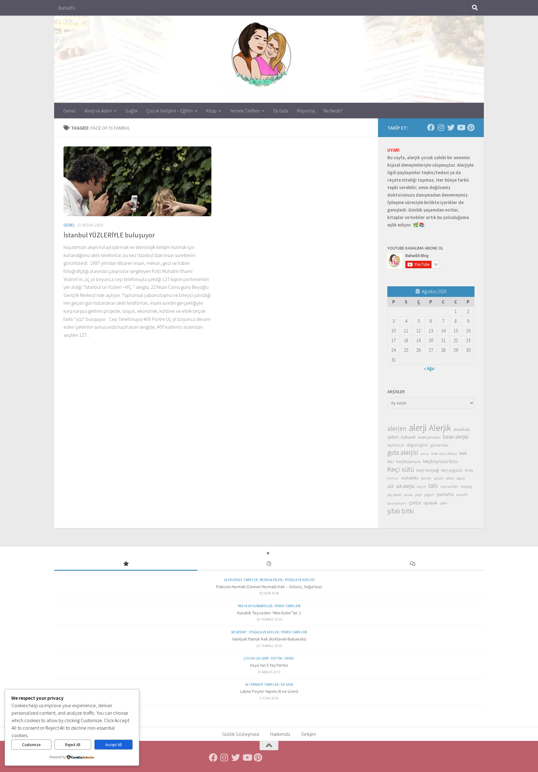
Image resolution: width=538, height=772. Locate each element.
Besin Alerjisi (271, 580)
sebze (450, 478)
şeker (443, 503)
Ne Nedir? (333, 110)
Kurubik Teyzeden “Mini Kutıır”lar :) (269, 613)
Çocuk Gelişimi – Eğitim (169, 110)
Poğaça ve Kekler (299, 580)
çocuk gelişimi (396, 503)
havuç (425, 454)
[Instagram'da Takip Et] (441, 127)
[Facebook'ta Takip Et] (431, 127)
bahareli (408, 437)
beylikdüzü (395, 445)
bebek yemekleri (429, 437)
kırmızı (393, 478)
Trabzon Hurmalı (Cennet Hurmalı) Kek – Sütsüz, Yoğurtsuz (269, 586)
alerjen (396, 428)
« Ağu (429, 368)
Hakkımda (280, 734)
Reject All (72, 744)
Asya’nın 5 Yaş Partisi (269, 665)
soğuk (460, 478)
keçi (390, 461)
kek (463, 453)
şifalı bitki (400, 511)
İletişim (308, 734)
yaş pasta (394, 494)
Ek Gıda (280, 110)
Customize (31, 744)
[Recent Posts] (269, 564)
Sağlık (131, 110)
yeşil (418, 494)
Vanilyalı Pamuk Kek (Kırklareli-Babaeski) (269, 639)
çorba (415, 502)
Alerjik (440, 428)
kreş (469, 470)
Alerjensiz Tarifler (240, 580)
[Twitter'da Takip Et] (451, 127)
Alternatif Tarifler (261, 684)
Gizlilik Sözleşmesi (240, 734)
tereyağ (466, 486)
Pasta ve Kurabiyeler (255, 606)
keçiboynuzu (408, 461)
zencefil (462, 494)
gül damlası (439, 445)
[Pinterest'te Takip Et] (470, 127)
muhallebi (409, 478)
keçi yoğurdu (452, 470)
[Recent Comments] (412, 564)
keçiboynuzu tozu (440, 461)
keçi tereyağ (428, 470)
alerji (418, 427)
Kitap (211, 110)
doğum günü (417, 445)
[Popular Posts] (125, 564)
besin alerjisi (455, 436)
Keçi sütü (400, 469)
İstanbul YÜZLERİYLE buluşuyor (109, 235)
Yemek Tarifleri (245, 110)
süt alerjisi (405, 486)
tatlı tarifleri (449, 486)
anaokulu (461, 429)
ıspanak (430, 503)
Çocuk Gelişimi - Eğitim (262, 658)
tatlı (433, 485)
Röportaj (306, 110)
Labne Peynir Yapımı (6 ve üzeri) (269, 691)
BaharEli (67, 8)
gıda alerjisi (402, 452)
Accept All (113, 744)
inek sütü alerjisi (444, 453)
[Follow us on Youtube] (461, 127)
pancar (426, 478)
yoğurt (429, 495)
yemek (408, 495)
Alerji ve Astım (98, 110)
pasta (438, 477)
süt (390, 486)
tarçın (421, 486)
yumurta (445, 494)
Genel (69, 110)
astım (393, 437)
